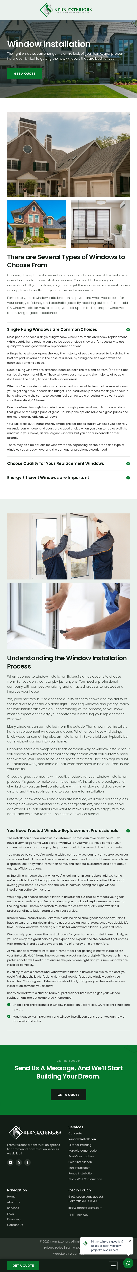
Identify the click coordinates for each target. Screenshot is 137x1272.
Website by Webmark (68, 1254)
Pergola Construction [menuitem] (83, 1151)
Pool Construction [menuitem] (81, 1156)
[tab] (68, 329)
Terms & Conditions (79, 1248)
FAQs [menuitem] (10, 1214)
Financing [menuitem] (14, 1219)
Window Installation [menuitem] (82, 1139)
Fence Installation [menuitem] (80, 1174)
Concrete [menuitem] (75, 1134)
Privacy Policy (53, 1248)
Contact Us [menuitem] (15, 1225)
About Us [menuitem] (13, 1202)
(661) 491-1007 (78, 1215)
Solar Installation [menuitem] (80, 1162)
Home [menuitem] (11, 1197)
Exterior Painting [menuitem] (79, 1145)
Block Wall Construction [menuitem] (85, 1179)
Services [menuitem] (13, 1208)
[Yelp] (19, 1162)
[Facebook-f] (27, 1162)
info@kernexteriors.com (85, 1208)
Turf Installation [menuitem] (79, 1168)
